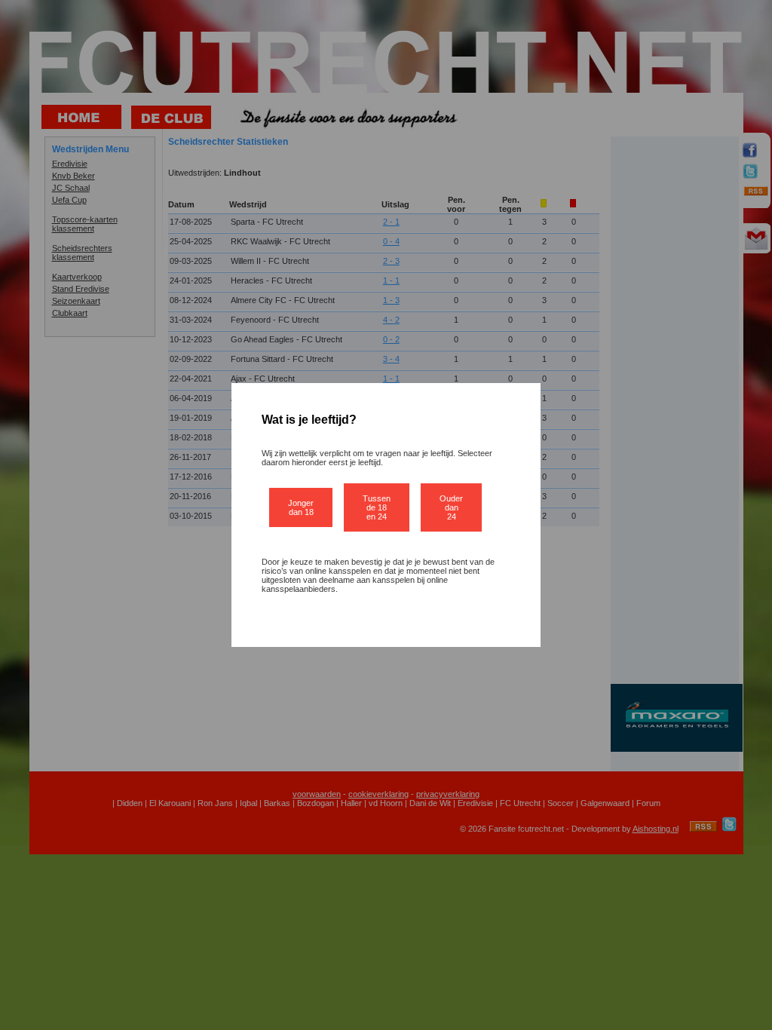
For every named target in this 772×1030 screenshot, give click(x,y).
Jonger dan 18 (301, 507)
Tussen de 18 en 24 (377, 507)
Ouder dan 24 (451, 507)
